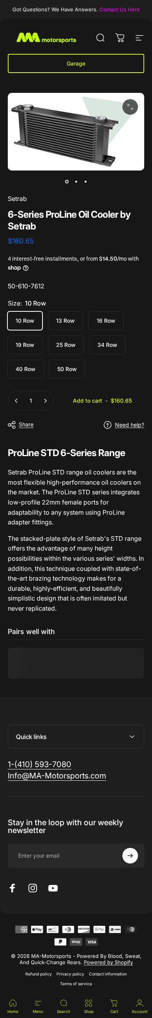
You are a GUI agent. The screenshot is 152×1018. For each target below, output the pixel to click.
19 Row (25, 344)
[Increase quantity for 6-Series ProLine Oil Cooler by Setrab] (45, 400)
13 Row (65, 320)
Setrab (17, 199)
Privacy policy (70, 974)
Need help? (129, 424)
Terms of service (76, 983)
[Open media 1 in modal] (130, 107)
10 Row (25, 320)
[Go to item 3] (85, 181)
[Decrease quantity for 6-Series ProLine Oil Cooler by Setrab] (16, 400)
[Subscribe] (130, 855)
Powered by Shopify (108, 962)
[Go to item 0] (66, 181)
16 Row (106, 320)
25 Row (66, 344)
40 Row (25, 369)
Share (26, 424)
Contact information (108, 974)
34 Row (107, 344)
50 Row (67, 369)
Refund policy (38, 974)
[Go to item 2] (76, 181)
